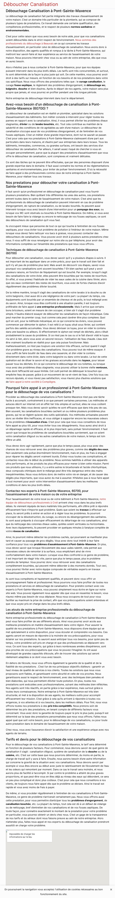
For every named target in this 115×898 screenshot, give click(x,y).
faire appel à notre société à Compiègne (32, 381)
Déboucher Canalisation (31, 4)
